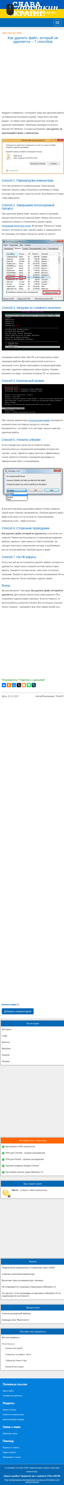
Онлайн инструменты (12, 1396)
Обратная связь (10, 1433)
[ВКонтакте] (4, 685)
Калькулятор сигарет (14, 1367)
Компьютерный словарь (13, 1419)
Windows (19, 33)
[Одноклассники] (9, 685)
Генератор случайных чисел (18, 1354)
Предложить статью (12, 1457)
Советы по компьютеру (13, 1414)
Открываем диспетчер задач (16, 226)
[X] (19, 685)
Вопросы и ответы (11, 1447)
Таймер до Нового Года (15, 1360)
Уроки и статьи (11, 33)
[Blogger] (24, 685)
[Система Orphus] (32, 1478)
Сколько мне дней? (14, 1348)
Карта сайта (8, 1391)
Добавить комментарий (17, 1011)
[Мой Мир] (14, 685)
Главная (4, 33)
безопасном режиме (39, 420)
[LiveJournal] (34, 685)
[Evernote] (29, 685)
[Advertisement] (32, 1101)
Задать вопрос (9, 1452)
